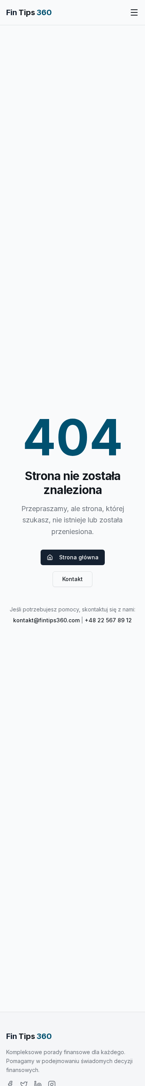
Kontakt (72, 579)
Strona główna (79, 557)
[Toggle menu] (134, 12)
